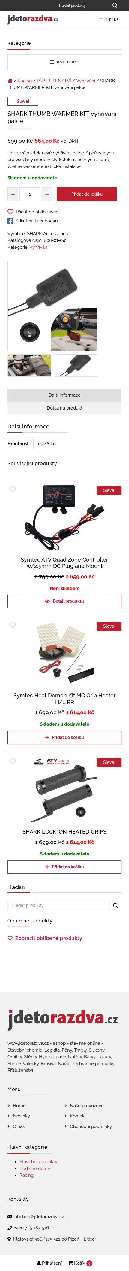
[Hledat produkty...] (115, 5)
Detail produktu (68, 601)
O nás (19, 1126)
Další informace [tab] (65, 395)
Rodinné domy (35, 1168)
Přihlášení (51, 1263)
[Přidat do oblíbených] (13, 489)
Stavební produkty (38, 1161)
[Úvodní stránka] (10, 81)
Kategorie (67, 62)
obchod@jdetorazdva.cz (39, 1216)
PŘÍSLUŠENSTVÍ (54, 81)
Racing (25, 81)
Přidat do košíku (87, 194)
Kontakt (78, 1116)
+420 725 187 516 (31, 1227)
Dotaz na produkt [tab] (64, 408)
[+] (47, 194)
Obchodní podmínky (91, 1126)
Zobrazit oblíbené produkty (48, 938)
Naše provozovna (88, 1105)
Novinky (21, 1116)
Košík (81, 1263)
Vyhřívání (85, 81)
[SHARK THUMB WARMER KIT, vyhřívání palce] (53, 307)
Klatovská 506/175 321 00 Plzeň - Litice (54, 1239)
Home (19, 1105)
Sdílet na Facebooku (37, 221)
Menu (111, 19)
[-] (13, 194)
